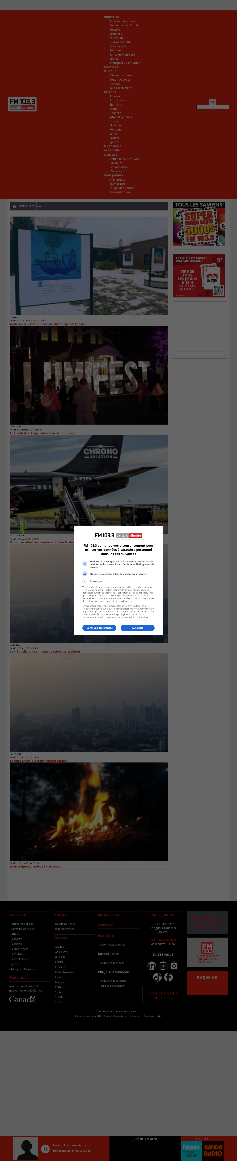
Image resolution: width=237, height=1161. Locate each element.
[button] (118, 581)
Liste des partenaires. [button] (121, 601)
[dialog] (118, 580)
